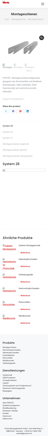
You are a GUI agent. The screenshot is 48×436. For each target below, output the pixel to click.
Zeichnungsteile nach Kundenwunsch (17, 386)
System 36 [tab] (8, 132)
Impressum (7, 416)
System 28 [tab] (8, 126)
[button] (41, 37)
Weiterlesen (25, 253)
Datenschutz (7, 419)
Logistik (6, 383)
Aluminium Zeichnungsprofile (14, 388)
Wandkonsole (24, 316)
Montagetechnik (17, 99)
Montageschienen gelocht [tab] (15, 150)
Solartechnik (7, 375)
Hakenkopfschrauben (28, 259)
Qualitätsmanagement (11, 405)
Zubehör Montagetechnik (29, 245)
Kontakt (6, 413)
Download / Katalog (10, 411)
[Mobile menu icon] (42, 4)
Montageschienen (9, 347)
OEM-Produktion (9, 378)
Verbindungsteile (26, 274)
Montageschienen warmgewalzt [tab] (17, 156)
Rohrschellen (24, 302)
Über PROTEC (8, 403)
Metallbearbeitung (9, 408)
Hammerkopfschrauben (29, 288)
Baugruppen (7, 391)
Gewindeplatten (9, 355)
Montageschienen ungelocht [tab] (16, 144)
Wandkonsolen (8, 361)
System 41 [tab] (8, 138)
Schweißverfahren (10, 380)
